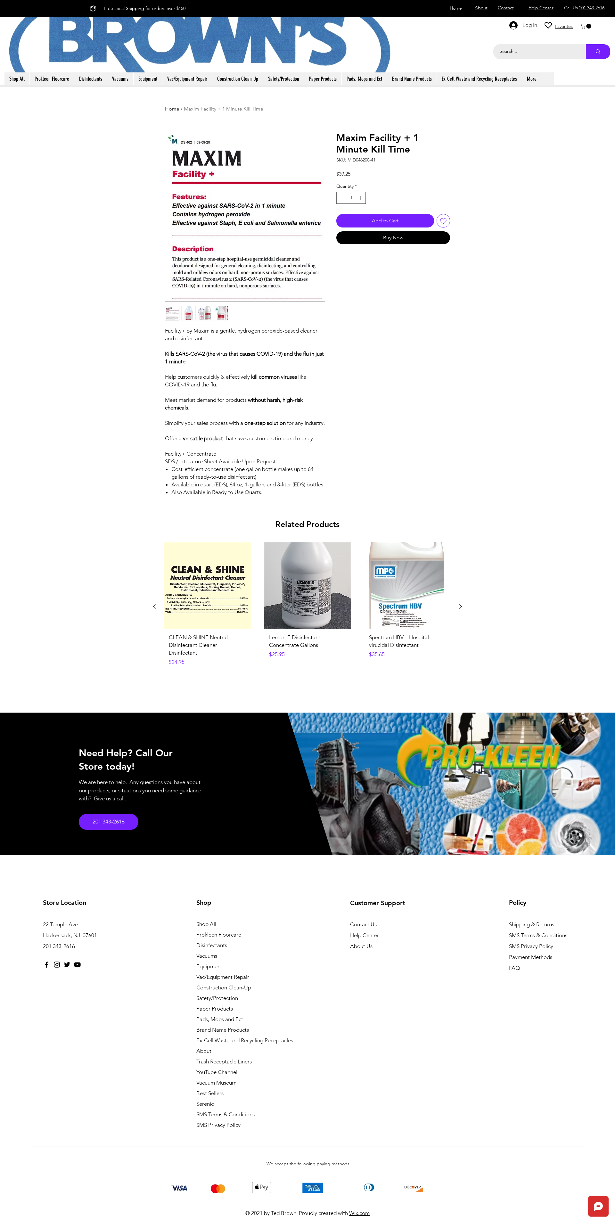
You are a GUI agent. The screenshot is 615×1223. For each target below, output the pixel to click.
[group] (307, 606)
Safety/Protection (217, 998)
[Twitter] (67, 965)
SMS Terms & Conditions (225, 1114)
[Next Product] (460, 606)
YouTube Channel (216, 1072)
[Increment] (361, 197)
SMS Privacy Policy (218, 1125)
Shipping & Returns (531, 924)
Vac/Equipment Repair (222, 977)
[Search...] (598, 51)
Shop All (206, 924)
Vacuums (206, 956)
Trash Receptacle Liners (224, 1061)
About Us (361, 946)
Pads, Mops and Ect (219, 1019)
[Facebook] (47, 965)
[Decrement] (341, 197)
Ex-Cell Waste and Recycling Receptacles (235, 1040)
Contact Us (363, 924)
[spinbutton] (351, 197)
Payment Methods (531, 957)
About (203, 1051)
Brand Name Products (222, 1030)
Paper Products (214, 1008)
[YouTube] (77, 965)
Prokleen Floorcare (218, 934)
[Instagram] (57, 965)
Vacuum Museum (216, 1082)
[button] (586, 26)
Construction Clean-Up (223, 987)
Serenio (205, 1104)
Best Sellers (210, 1093)
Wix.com (359, 1213)
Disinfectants (211, 945)
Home (172, 109)
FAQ (514, 968)
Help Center (364, 935)
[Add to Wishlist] (443, 220)
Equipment (209, 966)
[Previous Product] (154, 606)
